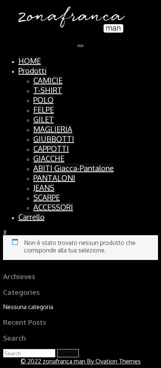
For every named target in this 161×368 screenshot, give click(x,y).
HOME (29, 61)
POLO (43, 100)
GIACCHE (48, 158)
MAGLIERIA (52, 129)
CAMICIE (48, 80)
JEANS (43, 187)
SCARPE (46, 197)
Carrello (31, 217)
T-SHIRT (47, 90)
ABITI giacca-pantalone (73, 168)
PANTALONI (54, 178)
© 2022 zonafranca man (81, 361)
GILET (43, 119)
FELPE (43, 109)
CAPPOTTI (51, 148)
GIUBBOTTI (53, 139)
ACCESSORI (53, 207)
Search (68, 353)
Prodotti (32, 70)
